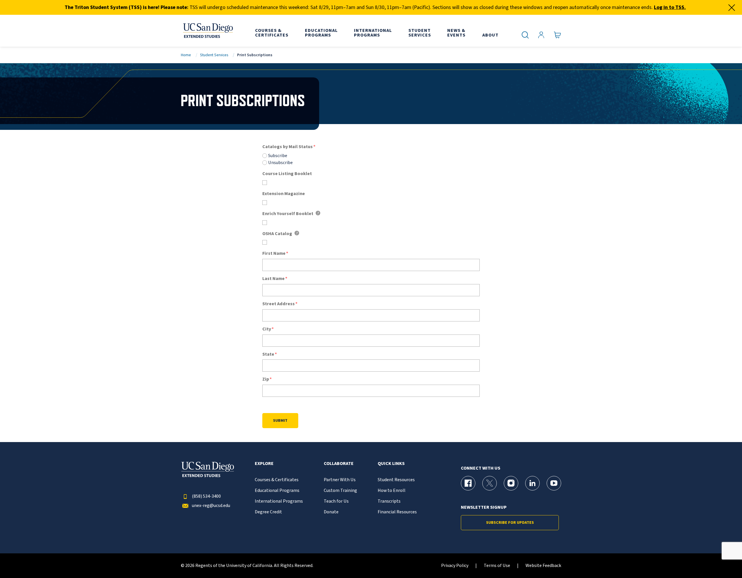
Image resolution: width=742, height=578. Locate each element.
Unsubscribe (280, 162)
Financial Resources (397, 512)
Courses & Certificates (277, 480)
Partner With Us (340, 480)
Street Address (278, 304)
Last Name (273, 279)
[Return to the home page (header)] (207, 31)
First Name (273, 253)
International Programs (279, 501)
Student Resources (396, 480)
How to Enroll (391, 491)
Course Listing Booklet (287, 174)
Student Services (214, 55)
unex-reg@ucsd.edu (211, 506)
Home (186, 55)
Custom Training (340, 491)
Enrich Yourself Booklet (287, 214)
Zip (265, 379)
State (268, 354)
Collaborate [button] (339, 464)
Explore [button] (264, 464)
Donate (331, 512)
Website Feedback (543, 566)
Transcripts (389, 501)
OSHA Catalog (277, 234)
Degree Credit (268, 512)
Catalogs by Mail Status (287, 147)
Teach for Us (336, 501)
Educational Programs (277, 491)
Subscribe (277, 155)
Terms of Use (497, 566)
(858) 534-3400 (206, 496)
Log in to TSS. (670, 7)
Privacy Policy (454, 566)
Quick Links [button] (391, 464)
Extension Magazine (283, 194)
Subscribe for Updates (510, 523)
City (266, 329)
